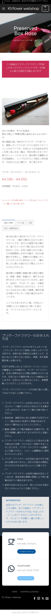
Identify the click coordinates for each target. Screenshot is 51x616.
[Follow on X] (42, 598)
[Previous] (3, 107)
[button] (3, 8)
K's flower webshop (11, 597)
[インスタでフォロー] (38, 598)
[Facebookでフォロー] (34, 598)
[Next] (48, 107)
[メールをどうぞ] (47, 598)
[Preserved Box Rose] (25, 107)
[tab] (8, 222)
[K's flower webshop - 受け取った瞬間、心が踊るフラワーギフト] (23, 8)
